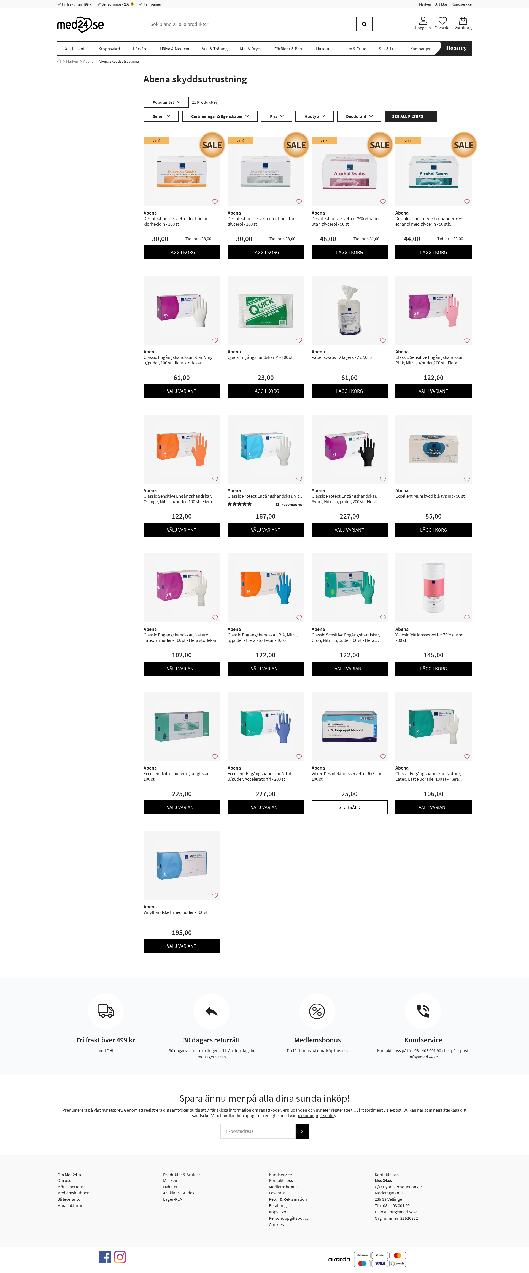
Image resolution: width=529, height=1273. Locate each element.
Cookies (276, 1224)
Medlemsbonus (283, 1186)
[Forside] (59, 61)
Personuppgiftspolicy (289, 1218)
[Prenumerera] (302, 1131)
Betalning (278, 1205)
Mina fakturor (70, 1205)
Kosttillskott (75, 48)
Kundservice (462, 4)
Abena (88, 61)
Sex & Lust (388, 48)
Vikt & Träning (215, 48)
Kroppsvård (109, 48)
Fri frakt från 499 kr (77, 4)
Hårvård (140, 48)
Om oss (64, 1180)
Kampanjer (151, 4)
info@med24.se (403, 1212)
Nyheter (170, 1186)
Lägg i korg (181, 252)
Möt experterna (71, 1186)
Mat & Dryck (251, 48)
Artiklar (441, 4)
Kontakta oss (281, 1180)
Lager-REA (172, 1199)
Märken (425, 4)
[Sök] (364, 24)
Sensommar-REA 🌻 (117, 4)
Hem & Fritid (355, 48)
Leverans (277, 1192)
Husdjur (323, 48)
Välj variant (181, 391)
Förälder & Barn (289, 48)
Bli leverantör (69, 1199)
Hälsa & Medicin (174, 48)
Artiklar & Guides (178, 1192)
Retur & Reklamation (288, 1199)
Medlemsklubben (73, 1192)
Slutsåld (349, 807)
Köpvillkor (278, 1212)
